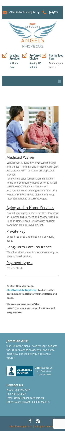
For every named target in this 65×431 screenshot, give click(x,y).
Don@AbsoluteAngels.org (22, 290)
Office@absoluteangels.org (24, 12)
